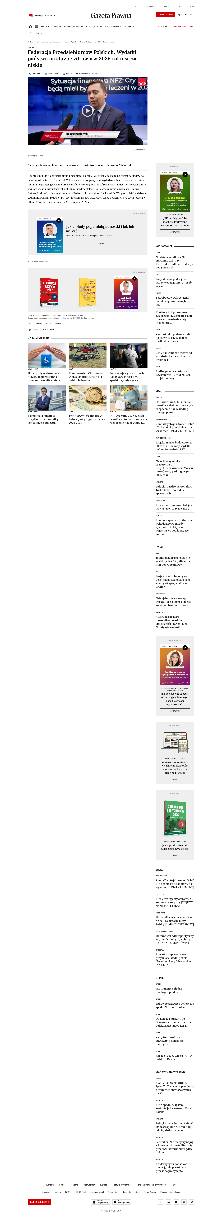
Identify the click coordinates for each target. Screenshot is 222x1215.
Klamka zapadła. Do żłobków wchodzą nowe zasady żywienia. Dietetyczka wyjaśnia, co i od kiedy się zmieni (174, 527)
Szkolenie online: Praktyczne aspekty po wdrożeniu (89, 235)
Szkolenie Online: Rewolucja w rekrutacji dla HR (175, 689)
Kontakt (50, 1185)
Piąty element (161, 419)
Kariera (103, 1185)
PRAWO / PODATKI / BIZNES (175, 759)
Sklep (192, 6)
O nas (61, 1185)
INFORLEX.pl (81, 1192)
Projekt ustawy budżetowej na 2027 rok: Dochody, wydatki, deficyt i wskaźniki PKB (174, 446)
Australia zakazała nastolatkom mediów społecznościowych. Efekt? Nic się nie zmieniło (173, 622)
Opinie (158, 984)
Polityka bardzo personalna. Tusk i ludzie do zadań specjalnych (174, 490)
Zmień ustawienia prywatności (152, 1185)
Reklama (74, 1185)
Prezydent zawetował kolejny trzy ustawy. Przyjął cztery (174, 506)
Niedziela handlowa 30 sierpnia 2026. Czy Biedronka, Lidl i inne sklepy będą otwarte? (174, 262)
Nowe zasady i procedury (175, 842)
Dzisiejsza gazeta (44, 15)
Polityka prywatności (122, 1185)
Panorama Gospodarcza (170, 1192)
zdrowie (38, 324)
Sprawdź (102, 243)
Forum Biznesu (150, 1192)
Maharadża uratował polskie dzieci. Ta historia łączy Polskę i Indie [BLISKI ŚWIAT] (175, 921)
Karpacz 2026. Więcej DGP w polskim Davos (174, 1057)
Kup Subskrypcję (166, 15)
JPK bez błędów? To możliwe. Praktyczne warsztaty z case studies (175, 222)
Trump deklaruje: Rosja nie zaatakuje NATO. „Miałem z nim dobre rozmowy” (173, 561)
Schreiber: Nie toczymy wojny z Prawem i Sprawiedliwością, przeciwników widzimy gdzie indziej (174, 1147)
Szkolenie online (175, 215)
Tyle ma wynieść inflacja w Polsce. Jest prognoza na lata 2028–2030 (87, 419)
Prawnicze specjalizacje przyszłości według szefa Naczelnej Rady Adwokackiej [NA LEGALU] (173, 960)
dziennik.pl (150, 6)
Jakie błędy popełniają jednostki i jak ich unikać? (100, 229)
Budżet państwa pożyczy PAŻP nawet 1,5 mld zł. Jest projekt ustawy (173, 375)
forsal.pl (166, 6)
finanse (58, 324)
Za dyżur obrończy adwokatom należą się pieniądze (170, 1040)
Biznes (32, 42)
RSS (174, 1185)
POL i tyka (160, 894)
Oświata (159, 397)
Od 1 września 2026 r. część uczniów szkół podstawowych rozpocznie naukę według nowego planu (128, 419)
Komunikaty (89, 1185)
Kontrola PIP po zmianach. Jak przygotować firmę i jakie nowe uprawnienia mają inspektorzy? (174, 318)
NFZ (30, 324)
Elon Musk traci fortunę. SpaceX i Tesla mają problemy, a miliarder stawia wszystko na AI (175, 1088)
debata (48, 324)
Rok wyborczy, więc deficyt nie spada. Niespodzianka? (175, 1005)
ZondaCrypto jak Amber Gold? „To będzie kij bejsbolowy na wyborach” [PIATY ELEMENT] (175, 427)
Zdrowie (40, 42)
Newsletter (127, 1192)
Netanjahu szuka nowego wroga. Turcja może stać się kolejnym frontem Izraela (173, 601)
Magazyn (159, 482)
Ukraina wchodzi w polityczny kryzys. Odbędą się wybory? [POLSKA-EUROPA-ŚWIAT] (175, 939)
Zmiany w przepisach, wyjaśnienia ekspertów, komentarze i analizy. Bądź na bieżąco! (175, 767)
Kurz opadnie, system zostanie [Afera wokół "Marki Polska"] (174, 1108)
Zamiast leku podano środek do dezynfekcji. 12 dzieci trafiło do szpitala (174, 338)
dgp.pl (136, 6)
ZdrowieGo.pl (113, 1192)
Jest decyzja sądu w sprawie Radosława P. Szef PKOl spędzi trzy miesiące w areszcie (127, 377)
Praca (158, 293)
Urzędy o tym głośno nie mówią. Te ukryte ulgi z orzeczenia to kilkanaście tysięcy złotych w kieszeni (44, 377)
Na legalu (160, 950)
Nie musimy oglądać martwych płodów (169, 990)
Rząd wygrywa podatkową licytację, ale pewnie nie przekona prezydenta (172, 1167)
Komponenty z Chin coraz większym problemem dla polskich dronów (85, 377)
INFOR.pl (68, 1192)
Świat (158, 275)
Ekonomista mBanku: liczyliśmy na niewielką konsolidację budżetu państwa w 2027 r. (43, 419)
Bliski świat (160, 913)
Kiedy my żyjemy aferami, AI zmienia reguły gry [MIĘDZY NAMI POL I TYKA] (174, 902)
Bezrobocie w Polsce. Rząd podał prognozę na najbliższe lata (174, 301)
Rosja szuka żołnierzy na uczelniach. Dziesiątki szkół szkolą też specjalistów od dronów (173, 581)
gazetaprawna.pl (97, 1192)
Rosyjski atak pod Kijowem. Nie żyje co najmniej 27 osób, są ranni (174, 282)
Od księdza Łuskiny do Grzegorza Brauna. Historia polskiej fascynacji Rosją (173, 1022)
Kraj (158, 253)
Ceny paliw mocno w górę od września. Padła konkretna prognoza (174, 356)
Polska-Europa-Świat (165, 931)
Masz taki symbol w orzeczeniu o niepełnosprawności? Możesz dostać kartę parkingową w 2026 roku (174, 468)
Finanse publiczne (163, 438)
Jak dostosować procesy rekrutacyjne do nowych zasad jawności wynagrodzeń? (175, 699)
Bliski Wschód (161, 594)
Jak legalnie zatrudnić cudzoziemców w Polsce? (174, 847)
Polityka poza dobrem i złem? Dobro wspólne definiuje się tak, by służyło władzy (174, 1127)
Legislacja (160, 501)
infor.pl (179, 6)
